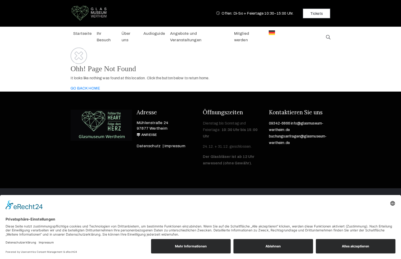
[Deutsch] (273, 33)
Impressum (175, 146)
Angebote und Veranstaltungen (185, 36)
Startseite (82, 33)
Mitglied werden (241, 36)
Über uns (126, 36)
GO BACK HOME (85, 88)
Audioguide (154, 33)
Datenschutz (149, 146)
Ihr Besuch (104, 36)
